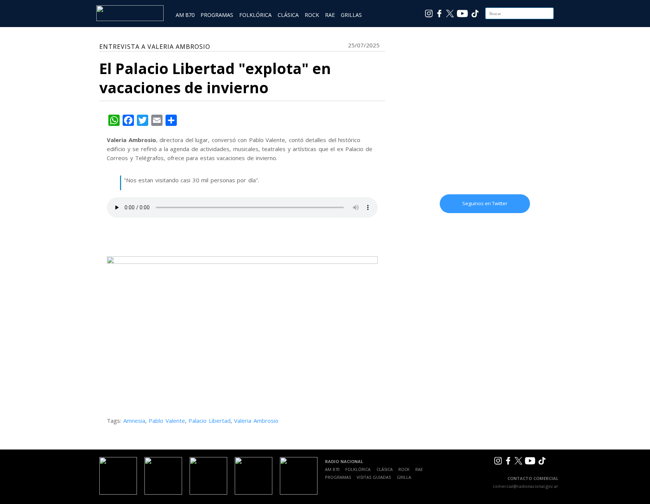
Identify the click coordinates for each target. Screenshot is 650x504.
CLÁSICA (288, 14)
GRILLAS (351, 14)
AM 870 (185, 14)
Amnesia (134, 420)
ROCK (312, 14)
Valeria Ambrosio (256, 420)
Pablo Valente (167, 420)
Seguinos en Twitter (484, 203)
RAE (330, 14)
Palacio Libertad (209, 420)
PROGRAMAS (216, 14)
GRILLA (404, 477)
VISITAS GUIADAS (374, 477)
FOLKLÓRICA (255, 14)
